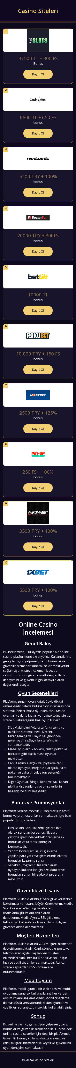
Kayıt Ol (38, 74)
